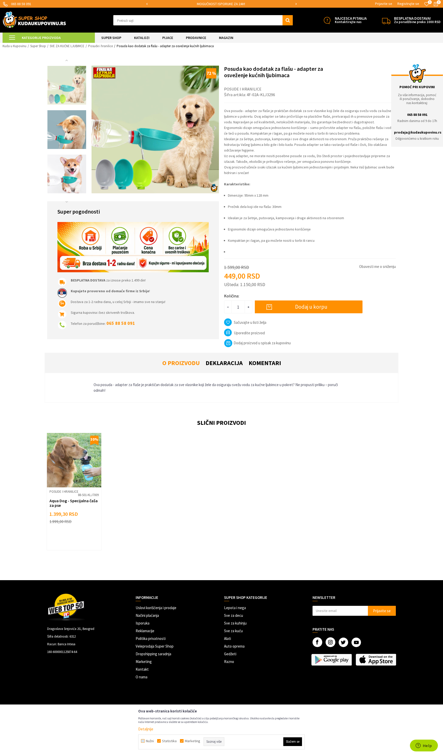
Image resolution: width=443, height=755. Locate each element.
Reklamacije (145, 631)
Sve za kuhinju (235, 623)
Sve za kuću (233, 631)
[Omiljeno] (426, 4)
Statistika (169, 741)
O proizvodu (181, 363)
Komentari (265, 363)
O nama (141, 677)
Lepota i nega (235, 608)
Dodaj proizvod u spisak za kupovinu (262, 342)
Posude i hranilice (100, 46)
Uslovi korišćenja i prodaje (156, 608)
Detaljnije (145, 729)
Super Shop (38, 46)
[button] (203, 20)
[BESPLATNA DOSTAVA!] (386, 20)
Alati (227, 638)
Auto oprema (234, 646)
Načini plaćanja (147, 615)
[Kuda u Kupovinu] (34, 19)
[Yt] (356, 642)
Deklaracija (224, 363)
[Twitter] (343, 642)
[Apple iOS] (376, 660)
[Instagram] (330, 642)
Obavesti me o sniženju (377, 266)
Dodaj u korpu (311, 306)
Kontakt (142, 669)
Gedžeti (230, 654)
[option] (221, 4)
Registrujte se (408, 3)
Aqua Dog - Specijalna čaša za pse (73, 503)
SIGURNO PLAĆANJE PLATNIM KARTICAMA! (221, 4)
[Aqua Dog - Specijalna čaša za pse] (74, 460)
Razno (229, 661)
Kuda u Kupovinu (14, 46)
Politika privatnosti (151, 638)
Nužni (150, 741)
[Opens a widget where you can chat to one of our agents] (424, 746)
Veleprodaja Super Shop (155, 646)
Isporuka (142, 623)
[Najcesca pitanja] (327, 20)
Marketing (144, 661)
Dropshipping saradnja (153, 654)
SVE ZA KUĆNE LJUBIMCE (67, 46)
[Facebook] (317, 642)
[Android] (332, 660)
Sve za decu (233, 615)
